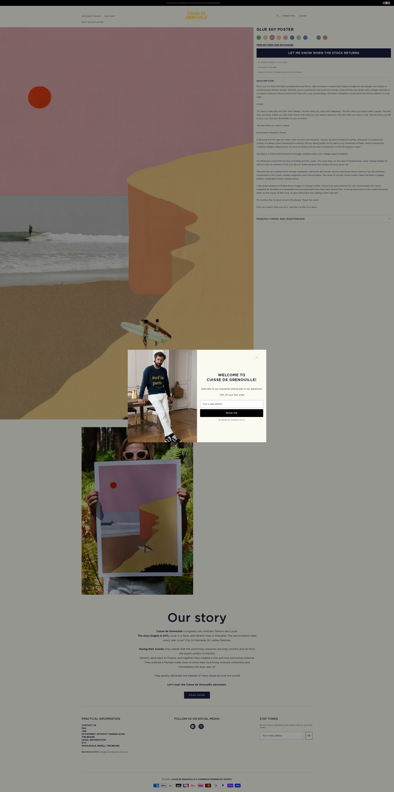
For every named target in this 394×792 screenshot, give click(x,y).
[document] (197, 396)
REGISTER (231, 413)
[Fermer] (256, 357)
